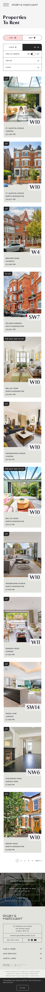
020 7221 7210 (13, 940)
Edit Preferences (35, 980)
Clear (11, 47)
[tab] (12, 37)
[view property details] (22, 107)
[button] (22, 949)
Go (35, 47)
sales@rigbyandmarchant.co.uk (22, 935)
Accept (22, 988)
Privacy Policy (25, 975)
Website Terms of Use (13, 975)
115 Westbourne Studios (22, 926)
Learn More (22, 898)
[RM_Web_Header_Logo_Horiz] (25, 5)
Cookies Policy (34, 975)
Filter (8, 67)
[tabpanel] (22, 455)
